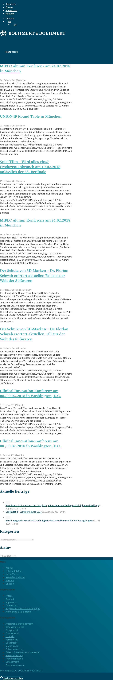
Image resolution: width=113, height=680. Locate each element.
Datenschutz (12, 605)
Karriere (10, 580)
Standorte (11, 4)
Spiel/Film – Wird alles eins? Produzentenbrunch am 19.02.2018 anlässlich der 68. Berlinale (30, 167)
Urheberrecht (12, 661)
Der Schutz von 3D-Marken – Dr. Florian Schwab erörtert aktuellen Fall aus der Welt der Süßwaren (34, 276)
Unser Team (12, 574)
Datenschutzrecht (15, 626)
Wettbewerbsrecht (15, 664)
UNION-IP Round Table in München (30, 117)
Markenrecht (12, 645)
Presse (9, 7)
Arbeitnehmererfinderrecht (19, 623)
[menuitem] (54, 4)
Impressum (11, 10)
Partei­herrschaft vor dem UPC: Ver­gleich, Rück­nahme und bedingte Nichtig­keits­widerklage (52, 505)
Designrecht (12, 630)
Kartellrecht (12, 639)
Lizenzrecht (11, 642)
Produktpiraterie (14, 658)
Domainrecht (12, 633)
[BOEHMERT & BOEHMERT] (32, 35)
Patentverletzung (14, 655)
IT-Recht (10, 636)
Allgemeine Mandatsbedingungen (23, 608)
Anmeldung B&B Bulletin (18, 611)
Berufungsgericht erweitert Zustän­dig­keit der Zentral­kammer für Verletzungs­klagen (49, 520)
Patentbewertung (15, 649)
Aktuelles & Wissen (15, 577)
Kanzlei (9, 567)
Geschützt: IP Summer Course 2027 (24, 511)
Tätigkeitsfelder (14, 571)
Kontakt (10, 13)
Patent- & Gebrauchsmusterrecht (23, 652)
